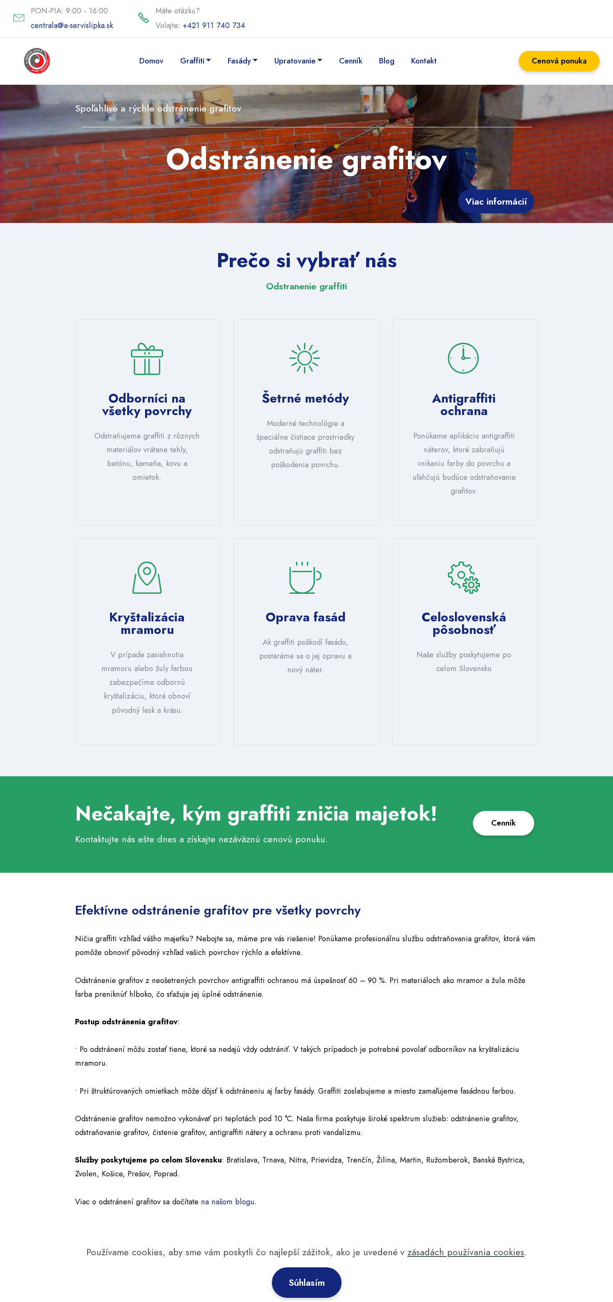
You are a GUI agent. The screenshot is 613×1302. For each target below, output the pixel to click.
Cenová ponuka (559, 60)
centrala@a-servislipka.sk (72, 25)
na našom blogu (227, 1201)
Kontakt (424, 60)
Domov (151, 60)
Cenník (350, 60)
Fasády (239, 60)
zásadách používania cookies (465, 1252)
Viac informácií (496, 201)
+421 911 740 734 (214, 25)
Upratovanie (295, 60)
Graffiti (192, 60)
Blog (386, 60)
